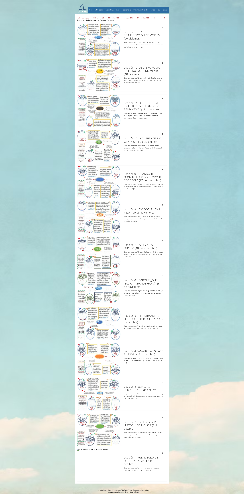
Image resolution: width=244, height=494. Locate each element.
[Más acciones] (163, 27)
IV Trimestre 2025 (143, 18)
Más (154, 18)
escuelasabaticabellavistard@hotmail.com (124, 492)
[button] (155, 10)
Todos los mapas (83, 18)
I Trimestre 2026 (128, 18)
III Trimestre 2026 (98, 18)
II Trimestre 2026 (113, 18)
